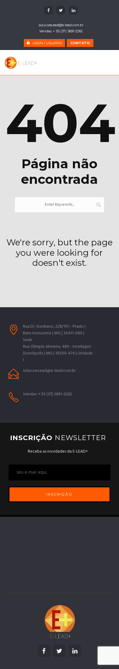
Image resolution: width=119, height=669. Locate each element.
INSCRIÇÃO (59, 494)
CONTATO (80, 43)
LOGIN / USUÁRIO (47, 43)
